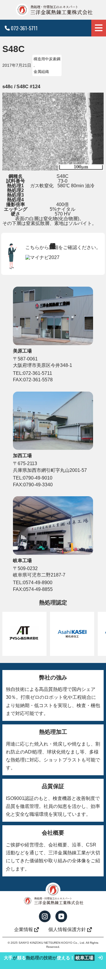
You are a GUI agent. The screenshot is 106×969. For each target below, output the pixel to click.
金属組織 (41, 71)
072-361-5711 (24, 28)
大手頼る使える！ (48, 957)
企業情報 (23, 929)
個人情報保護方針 (67, 929)
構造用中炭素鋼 (47, 59)
